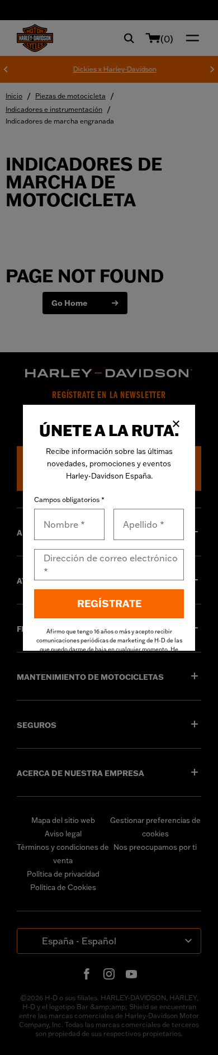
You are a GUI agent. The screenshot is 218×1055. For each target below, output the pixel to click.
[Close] (176, 423)
